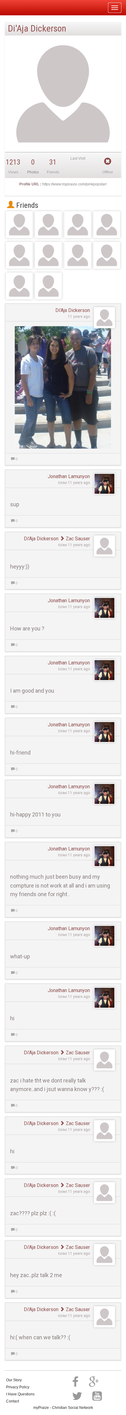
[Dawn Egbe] (19, 224)
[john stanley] (48, 285)
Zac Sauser (77, 539)
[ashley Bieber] (106, 255)
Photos (33, 172)
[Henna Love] (77, 255)
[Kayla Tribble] (19, 285)
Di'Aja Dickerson (72, 310)
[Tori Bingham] (106, 224)
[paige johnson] (48, 255)
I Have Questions (20, 1394)
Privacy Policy (17, 1387)
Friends (26, 205)
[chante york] (77, 224)
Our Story (14, 1380)
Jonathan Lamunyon (69, 476)
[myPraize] (19, 7)
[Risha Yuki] (19, 255)
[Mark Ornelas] (48, 224)
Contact (12, 1401)
